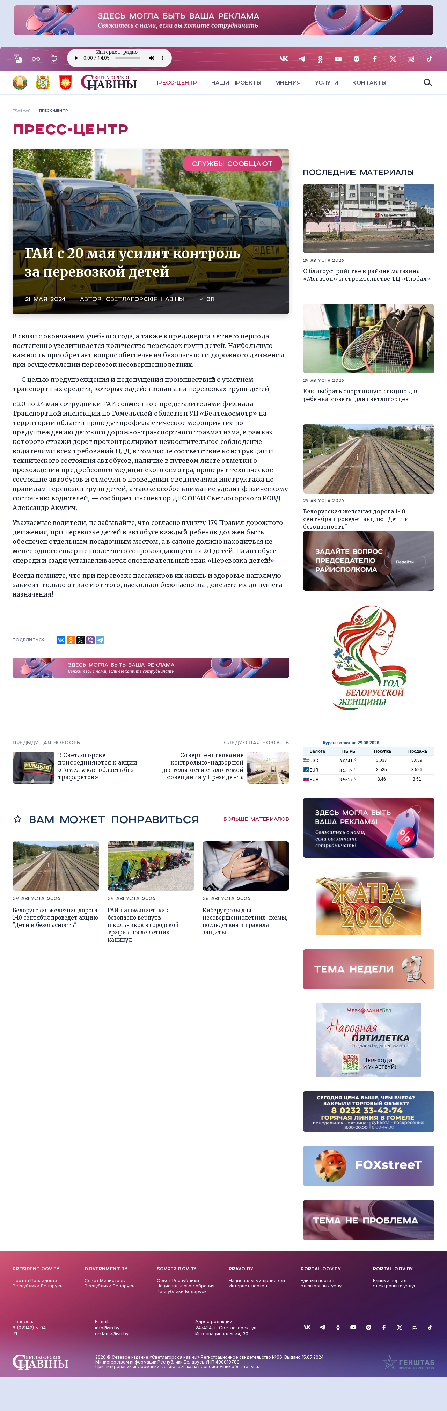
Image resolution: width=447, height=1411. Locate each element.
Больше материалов (256, 819)
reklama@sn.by (112, 1333)
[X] (80, 640)
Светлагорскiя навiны (145, 299)
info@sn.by (107, 1327)
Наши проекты (236, 82)
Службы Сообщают (232, 164)
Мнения (288, 82)
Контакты (369, 82)
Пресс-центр (175, 82)
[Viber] (90, 640)
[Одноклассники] (71, 640)
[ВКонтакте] (61, 640)
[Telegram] (100, 640)
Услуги (327, 82)
